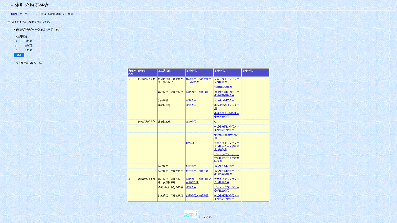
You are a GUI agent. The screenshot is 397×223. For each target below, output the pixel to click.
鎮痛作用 (191, 105)
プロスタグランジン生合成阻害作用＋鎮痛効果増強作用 (226, 146)
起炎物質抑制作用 (224, 87)
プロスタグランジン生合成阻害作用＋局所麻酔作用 (226, 157)
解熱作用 (191, 100)
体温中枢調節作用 (224, 100)
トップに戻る (205, 217)
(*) (215, 121)
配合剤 (190, 143)
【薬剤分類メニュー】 (22, 14)
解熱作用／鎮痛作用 (197, 92)
